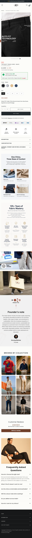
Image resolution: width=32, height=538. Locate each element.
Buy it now (16, 113)
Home (2, 10)
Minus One (11, 530)
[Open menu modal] (2, 5)
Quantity (3, 106)
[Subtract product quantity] (2, 109)
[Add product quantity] (7, 109)
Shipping (10, 118)
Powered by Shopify (5, 532)
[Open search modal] (26, 5)
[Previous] (4, 1)
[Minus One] (16, 5)
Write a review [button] (16, 430)
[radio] (3, 86)
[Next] (27, 1)
